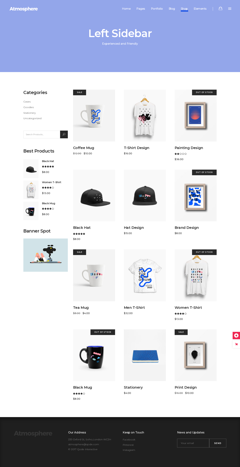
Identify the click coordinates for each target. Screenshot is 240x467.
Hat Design (134, 228)
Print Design (186, 387)
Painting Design (189, 148)
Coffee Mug (83, 148)
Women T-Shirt (188, 307)
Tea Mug (81, 307)
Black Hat (82, 228)
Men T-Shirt (134, 307)
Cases (27, 101)
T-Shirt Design (136, 148)
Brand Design (187, 228)
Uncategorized (32, 118)
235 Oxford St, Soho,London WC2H (89, 439)
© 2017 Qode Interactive (83, 449)
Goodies (28, 107)
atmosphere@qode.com (83, 444)
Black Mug (82, 387)
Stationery (29, 112)
